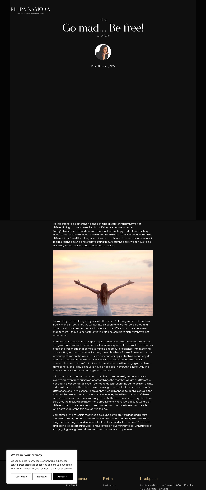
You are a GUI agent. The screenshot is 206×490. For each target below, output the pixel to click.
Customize (21, 476)
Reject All (42, 476)
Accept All (62, 476)
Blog (103, 19)
